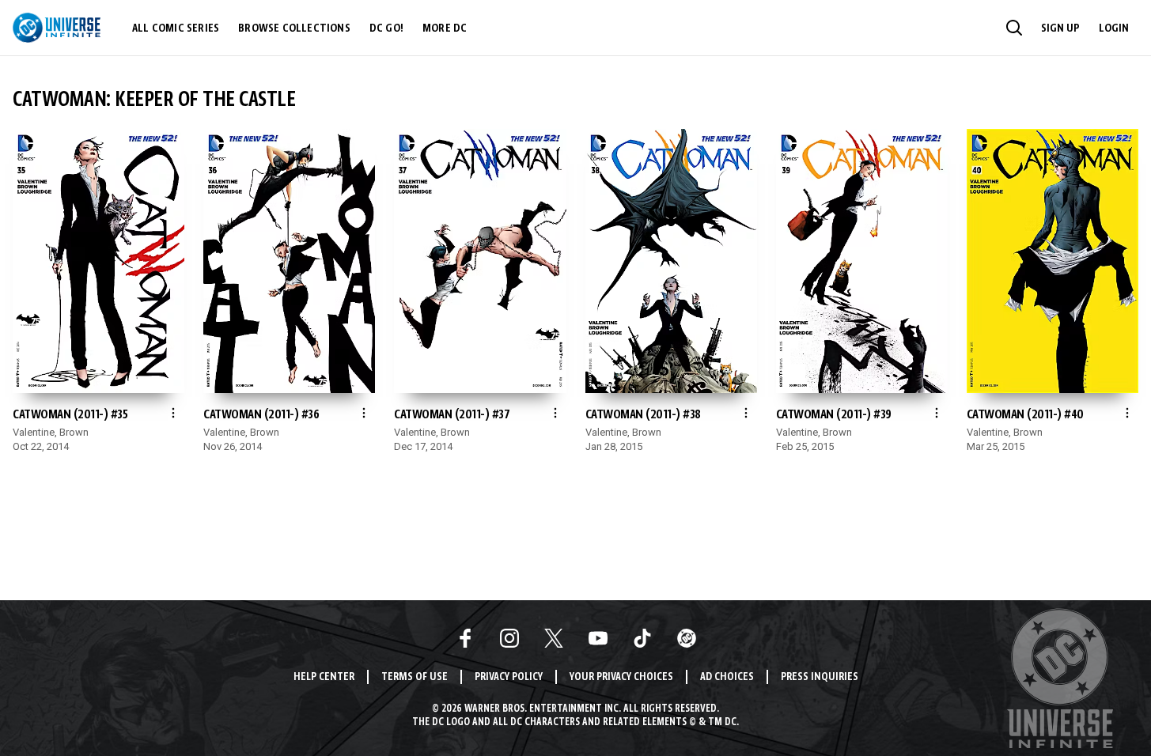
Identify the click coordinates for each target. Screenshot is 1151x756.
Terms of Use (414, 677)
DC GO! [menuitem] (386, 28)
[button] (1014, 27)
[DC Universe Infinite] (56, 27)
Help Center (323, 677)
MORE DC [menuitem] (444, 28)
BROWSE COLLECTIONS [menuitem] (294, 28)
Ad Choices (727, 677)
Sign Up (1060, 28)
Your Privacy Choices (621, 677)
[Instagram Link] (509, 638)
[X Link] (553, 638)
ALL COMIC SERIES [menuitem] (175, 28)
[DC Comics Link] (686, 638)
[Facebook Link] (465, 638)
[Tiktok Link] (642, 638)
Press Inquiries (819, 677)
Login (1114, 28)
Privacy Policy (509, 677)
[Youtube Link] (598, 638)
